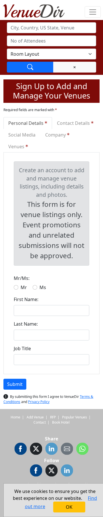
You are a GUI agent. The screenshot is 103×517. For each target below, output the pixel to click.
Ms (42, 287)
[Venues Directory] (36, 10)
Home (15, 417)
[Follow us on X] (51, 471)
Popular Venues (74, 417)
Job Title (22, 348)
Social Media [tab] (21, 135)
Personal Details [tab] (26, 123)
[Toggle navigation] (93, 12)
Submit (15, 384)
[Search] (30, 67)
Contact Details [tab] (74, 123)
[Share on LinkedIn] (51, 449)
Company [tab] (56, 135)
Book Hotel (61, 422)
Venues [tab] (16, 146)
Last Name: (26, 324)
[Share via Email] (67, 449)
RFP (53, 417)
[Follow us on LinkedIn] (67, 471)
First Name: (26, 299)
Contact (39, 422)
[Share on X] (36, 449)
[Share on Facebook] (20, 449)
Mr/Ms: (21, 278)
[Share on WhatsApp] (82, 449)
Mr (24, 287)
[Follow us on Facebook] (36, 471)
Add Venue (35, 417)
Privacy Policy (38, 401)
